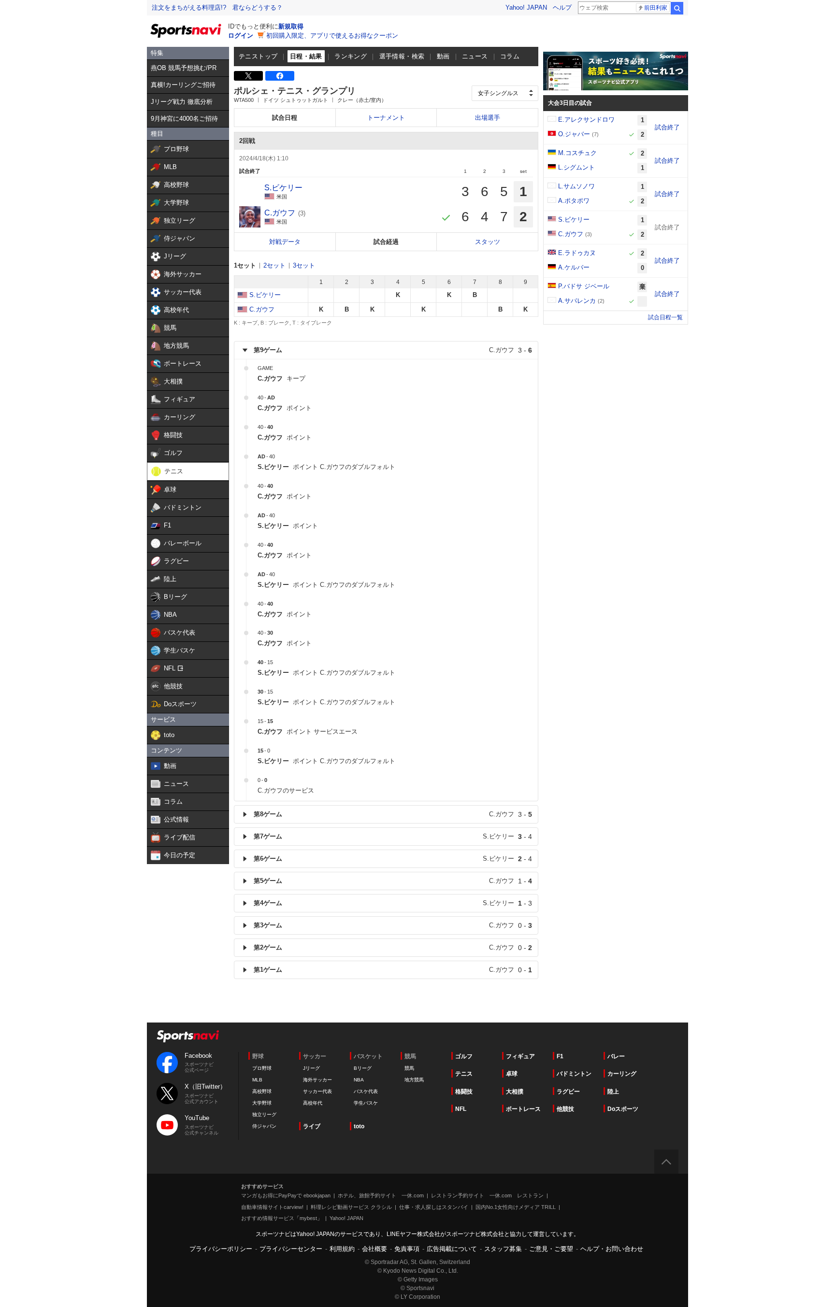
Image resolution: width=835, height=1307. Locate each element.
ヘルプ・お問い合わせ (611, 1248)
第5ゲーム (393, 881)
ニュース (475, 56)
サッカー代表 (317, 1091)
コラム (509, 56)
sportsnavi (188, 1036)
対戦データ (285, 241)
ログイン (240, 35)
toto (359, 1126)
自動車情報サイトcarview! (272, 1207)
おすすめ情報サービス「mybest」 (281, 1218)
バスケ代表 (366, 1091)
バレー (616, 1056)
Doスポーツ (622, 1109)
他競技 (565, 1109)
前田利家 (655, 7)
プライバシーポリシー (220, 1248)
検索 (677, 8)
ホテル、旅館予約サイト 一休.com (381, 1195)
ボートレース (523, 1109)
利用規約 (342, 1248)
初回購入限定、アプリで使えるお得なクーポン (332, 35)
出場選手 (487, 117)
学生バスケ (366, 1103)
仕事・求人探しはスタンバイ (433, 1207)
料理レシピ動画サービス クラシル (351, 1207)
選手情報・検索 (402, 56)
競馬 (409, 1068)
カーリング (621, 1073)
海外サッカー (317, 1079)
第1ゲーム (393, 970)
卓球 (512, 1073)
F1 (560, 1056)
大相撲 (514, 1091)
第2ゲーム (393, 948)
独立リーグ (264, 1114)
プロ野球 (262, 1068)
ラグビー (568, 1091)
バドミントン (574, 1073)
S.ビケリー (265, 294)
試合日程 (284, 117)
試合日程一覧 (665, 317)
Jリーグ (311, 1068)
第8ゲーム (393, 814)
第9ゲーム (393, 350)
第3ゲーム (393, 925)
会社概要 (374, 1248)
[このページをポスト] (248, 76)
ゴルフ (464, 1056)
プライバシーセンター (290, 1248)
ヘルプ (562, 7)
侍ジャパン (264, 1126)
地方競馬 (414, 1079)
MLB (257, 1079)
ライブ (311, 1126)
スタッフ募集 (503, 1248)
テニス (464, 1073)
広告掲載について (452, 1248)
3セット (304, 265)
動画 (443, 56)
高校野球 (262, 1091)
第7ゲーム (393, 836)
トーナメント (386, 117)
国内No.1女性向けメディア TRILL (515, 1207)
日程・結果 (306, 56)
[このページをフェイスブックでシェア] (279, 76)
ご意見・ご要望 (551, 1248)
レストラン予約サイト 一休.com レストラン (487, 1195)
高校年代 (312, 1103)
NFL (460, 1109)
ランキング (350, 56)
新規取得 (290, 26)
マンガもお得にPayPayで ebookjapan (286, 1195)
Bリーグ (363, 1068)
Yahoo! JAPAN (526, 7)
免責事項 (406, 1248)
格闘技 (464, 1091)
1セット (245, 265)
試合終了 (667, 127)
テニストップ (258, 56)
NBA (359, 1079)
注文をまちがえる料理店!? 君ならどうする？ (217, 7)
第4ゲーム (393, 903)
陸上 (613, 1091)
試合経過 (386, 241)
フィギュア (520, 1056)
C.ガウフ (261, 309)
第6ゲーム (393, 859)
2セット (274, 265)
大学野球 (262, 1103)
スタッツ (487, 241)
